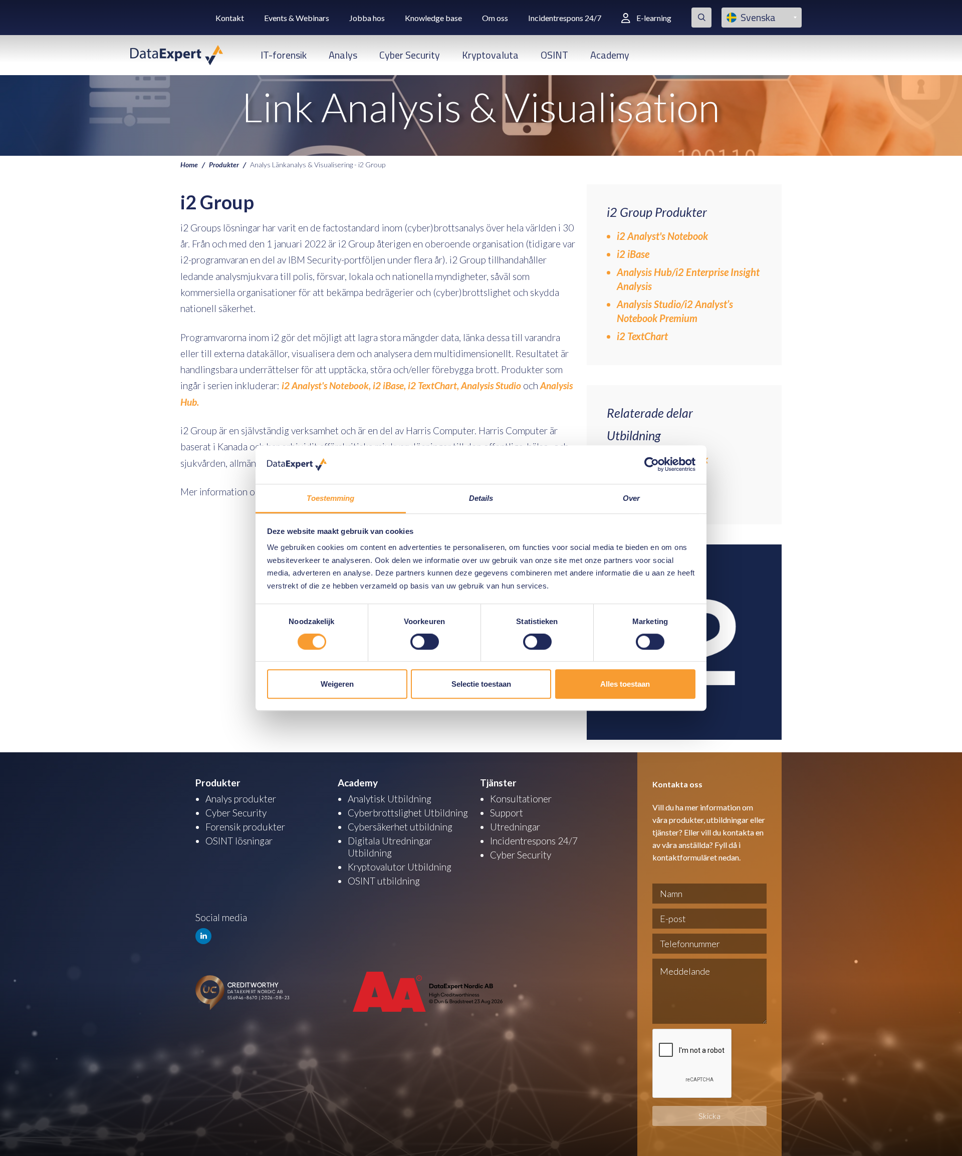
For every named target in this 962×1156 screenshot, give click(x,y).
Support (506, 812)
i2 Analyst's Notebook (662, 236)
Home (189, 164)
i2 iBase (633, 254)
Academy (609, 55)
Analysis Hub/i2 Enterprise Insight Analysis (688, 279)
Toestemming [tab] (330, 498)
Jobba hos (367, 18)
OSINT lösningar (239, 840)
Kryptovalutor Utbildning (399, 867)
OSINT (554, 55)
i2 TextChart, (432, 385)
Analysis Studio (491, 385)
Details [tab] (481, 498)
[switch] (424, 642)
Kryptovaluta (490, 55)
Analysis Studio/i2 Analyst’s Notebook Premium (675, 311)
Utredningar (515, 826)
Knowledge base (433, 18)
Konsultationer (521, 798)
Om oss (495, 18)
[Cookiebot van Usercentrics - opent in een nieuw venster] (651, 464)
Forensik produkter (245, 826)
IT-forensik (284, 55)
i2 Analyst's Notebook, (326, 385)
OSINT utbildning (384, 881)
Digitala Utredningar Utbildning (390, 846)
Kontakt (229, 18)
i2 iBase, (389, 385)
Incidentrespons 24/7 (564, 18)
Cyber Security (409, 55)
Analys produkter (240, 798)
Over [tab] (631, 498)
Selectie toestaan (481, 684)
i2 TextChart (642, 336)
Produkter (224, 164)
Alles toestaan (625, 684)
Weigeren (337, 684)
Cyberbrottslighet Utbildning (408, 812)
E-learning (653, 18)
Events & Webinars (296, 18)
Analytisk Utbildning (389, 798)
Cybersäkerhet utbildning (400, 826)
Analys (343, 55)
